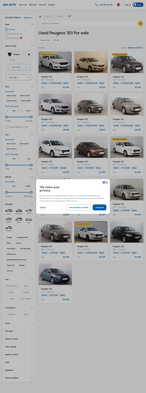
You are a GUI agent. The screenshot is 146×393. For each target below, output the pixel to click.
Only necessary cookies (78, 207)
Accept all (99, 207)
